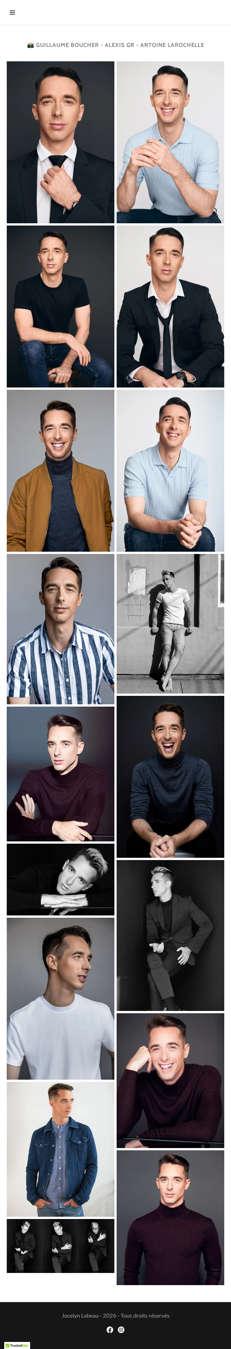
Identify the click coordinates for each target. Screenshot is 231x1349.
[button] (32, 12)
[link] (109, 1329)
